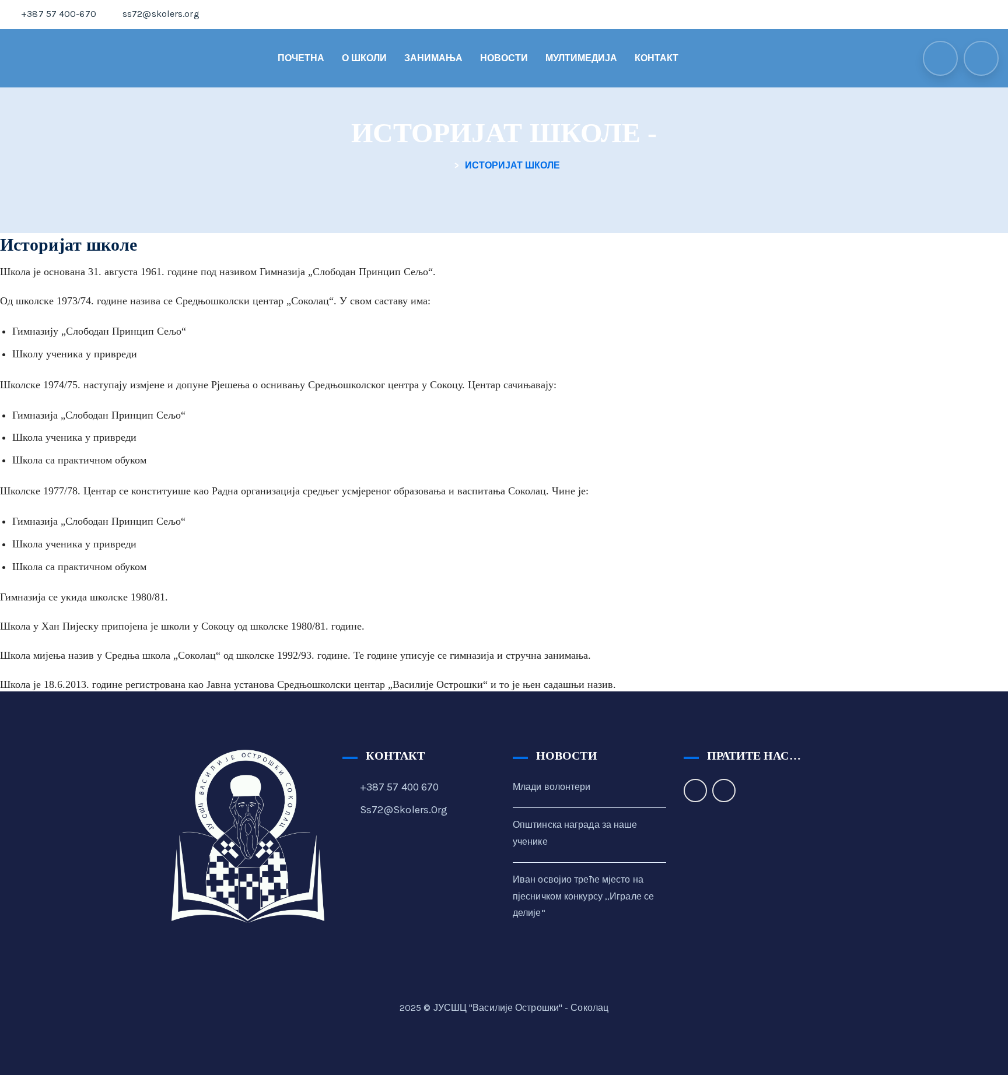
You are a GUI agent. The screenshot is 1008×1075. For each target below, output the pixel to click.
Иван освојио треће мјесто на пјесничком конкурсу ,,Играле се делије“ (583, 896)
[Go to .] (448, 165)
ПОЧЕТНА (301, 58)
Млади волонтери (552, 786)
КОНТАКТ (656, 58)
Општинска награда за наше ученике (575, 833)
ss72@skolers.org (404, 809)
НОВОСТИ (504, 58)
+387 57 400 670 (399, 787)
